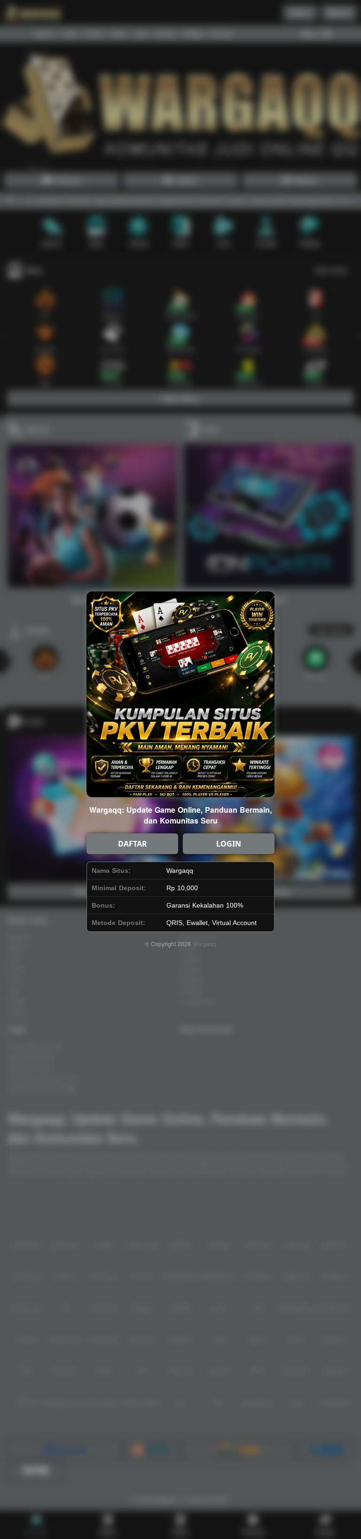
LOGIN (228, 844)
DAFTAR (132, 844)
